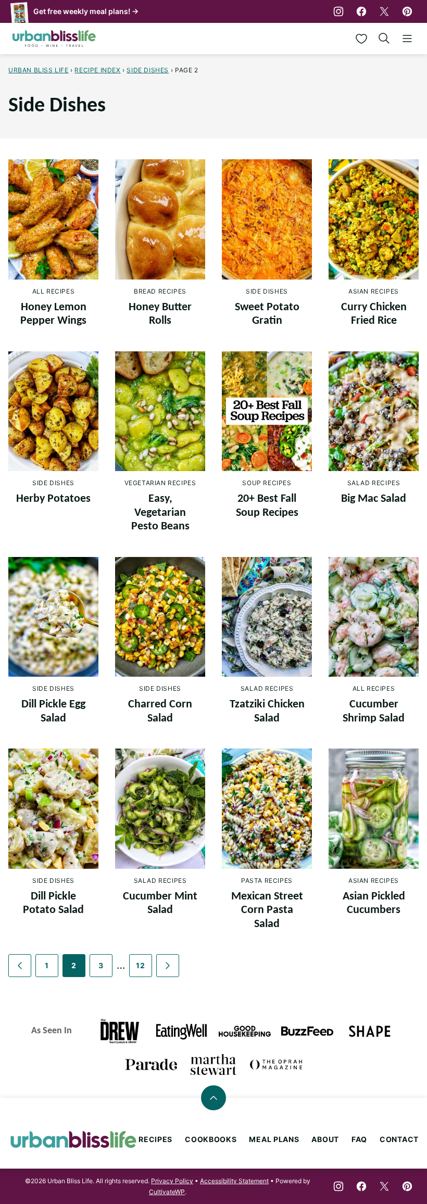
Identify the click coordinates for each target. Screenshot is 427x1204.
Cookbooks (210, 1139)
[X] (384, 11)
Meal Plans (274, 1139)
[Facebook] (361, 11)
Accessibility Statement (234, 1181)
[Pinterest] (407, 11)
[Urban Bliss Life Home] (54, 38)
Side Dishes (148, 70)
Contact (399, 1139)
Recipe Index (97, 70)
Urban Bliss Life (38, 70)
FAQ (359, 1139)
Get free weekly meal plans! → (86, 11)
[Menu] (407, 38)
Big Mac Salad (373, 499)
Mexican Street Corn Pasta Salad (267, 910)
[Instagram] (338, 11)
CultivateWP (167, 1192)
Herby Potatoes (53, 499)
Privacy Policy (172, 1181)
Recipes (155, 1139)
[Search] (384, 38)
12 (140, 965)
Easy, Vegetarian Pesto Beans (160, 513)
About (325, 1139)
